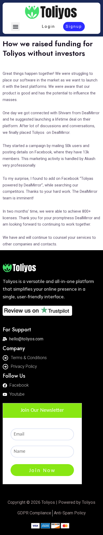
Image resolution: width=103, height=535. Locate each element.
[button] (15, 26)
